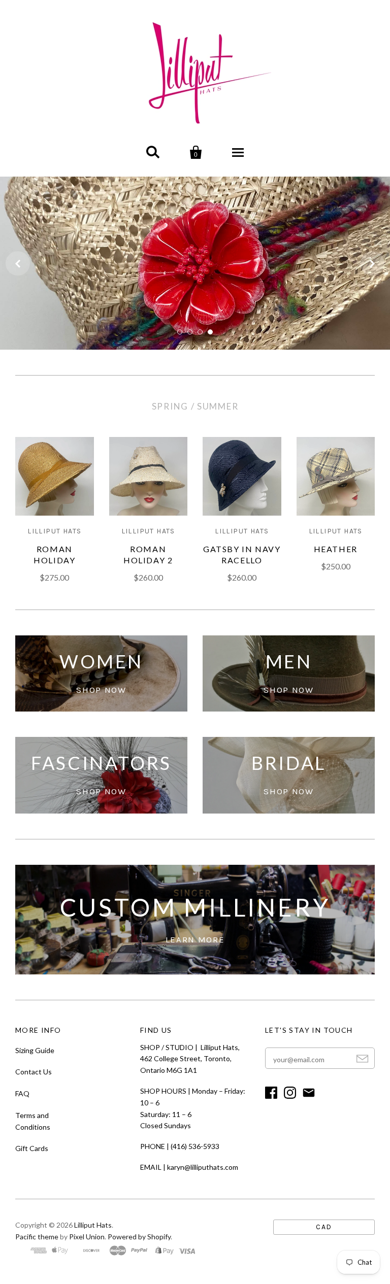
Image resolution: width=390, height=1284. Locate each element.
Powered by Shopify (139, 1236)
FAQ (22, 1093)
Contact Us (33, 1071)
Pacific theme (36, 1236)
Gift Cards (31, 1148)
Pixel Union (87, 1236)
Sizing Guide (34, 1050)
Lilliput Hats (93, 1225)
